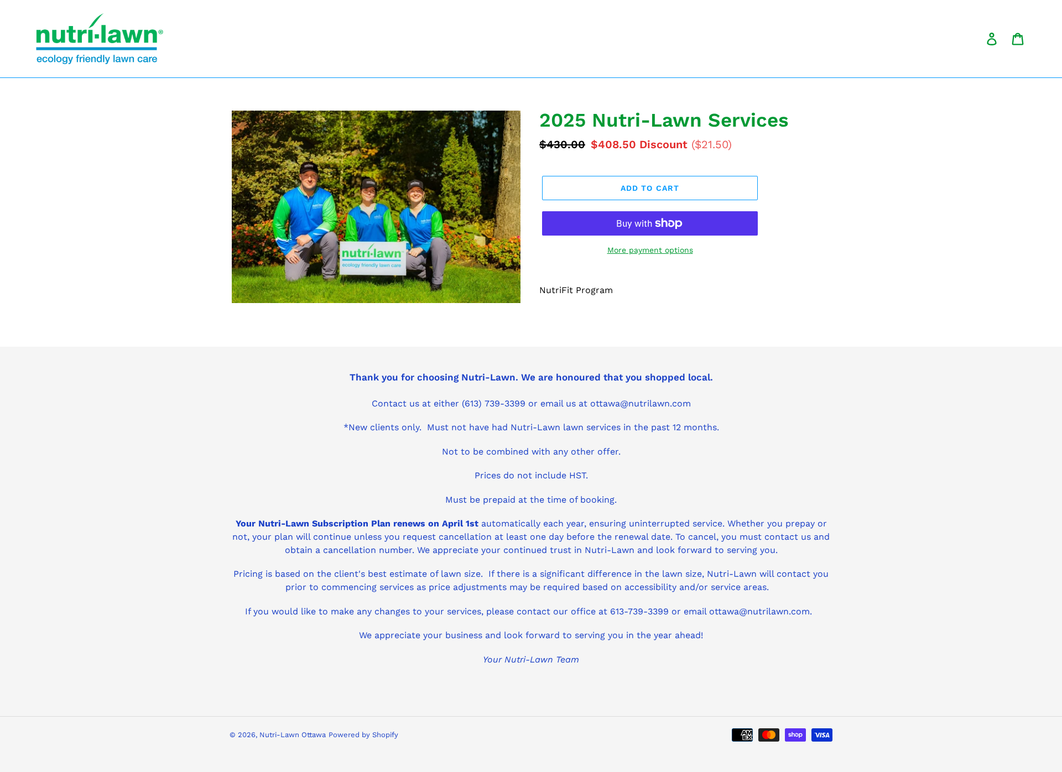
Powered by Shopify (363, 735)
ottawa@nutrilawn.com (759, 611)
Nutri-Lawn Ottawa (292, 735)
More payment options (650, 250)
